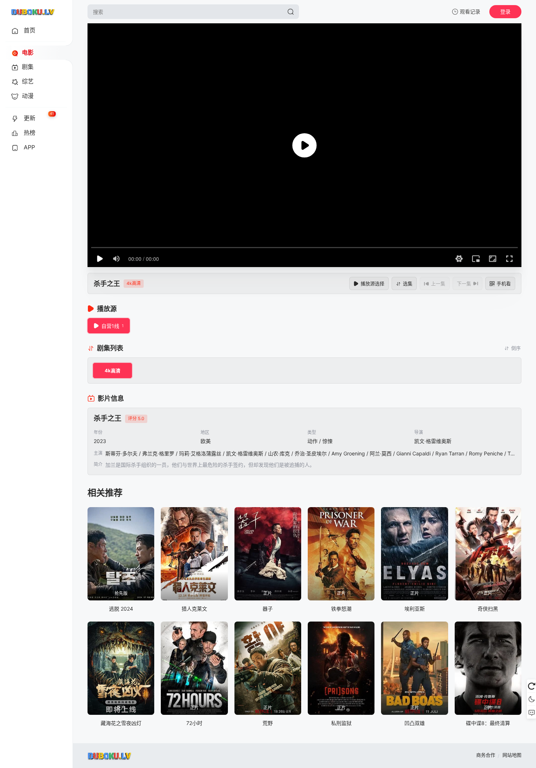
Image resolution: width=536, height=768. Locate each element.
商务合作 (485, 755)
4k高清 (112, 370)
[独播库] (33, 11)
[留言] (531, 712)
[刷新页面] (531, 686)
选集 (407, 283)
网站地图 (511, 755)
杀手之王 (107, 283)
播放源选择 (372, 283)
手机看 (504, 283)
